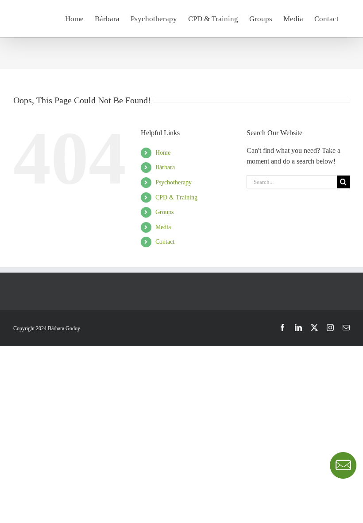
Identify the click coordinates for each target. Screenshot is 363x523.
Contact (164, 241)
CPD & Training (176, 197)
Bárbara (165, 167)
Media (163, 227)
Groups (164, 212)
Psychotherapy (173, 182)
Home (162, 152)
